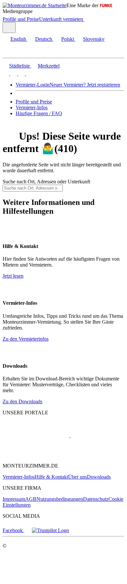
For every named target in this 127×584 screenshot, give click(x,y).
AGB (30, 499)
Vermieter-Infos (32, 107)
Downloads (99, 477)
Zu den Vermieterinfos (26, 339)
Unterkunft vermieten (61, 19)
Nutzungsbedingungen (59, 499)
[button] (11, 52)
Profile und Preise (21, 19)
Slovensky (94, 39)
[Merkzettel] (87, 19)
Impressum (14, 499)
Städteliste (19, 66)
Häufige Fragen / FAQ (39, 113)
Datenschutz (95, 499)
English (18, 39)
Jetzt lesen (13, 276)
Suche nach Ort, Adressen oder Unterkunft (46, 181)
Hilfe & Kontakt (51, 477)
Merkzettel (49, 66)
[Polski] (21, 73)
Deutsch (43, 39)
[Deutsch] (13, 73)
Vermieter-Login (32, 84)
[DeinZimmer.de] (37, 454)
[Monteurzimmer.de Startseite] (34, 5)
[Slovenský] (29, 73)
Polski (67, 39)
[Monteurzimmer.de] (36, 435)
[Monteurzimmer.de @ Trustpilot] (50, 530)
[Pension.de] (95, 435)
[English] (6, 73)
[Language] (9, 27)
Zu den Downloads (22, 401)
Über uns (77, 477)
